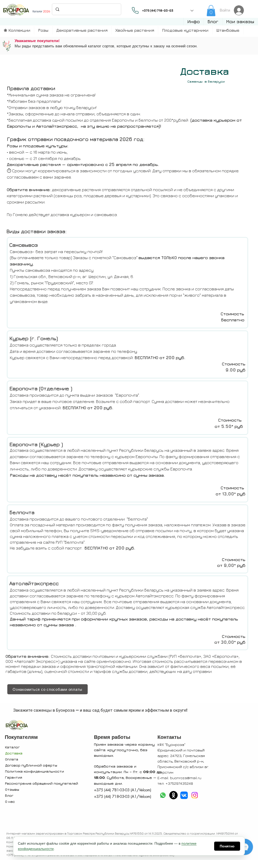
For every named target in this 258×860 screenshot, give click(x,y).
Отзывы (12, 789)
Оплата (11, 759)
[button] (193, 21)
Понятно (227, 846)
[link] (211, 10)
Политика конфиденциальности (34, 771)
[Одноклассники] (173, 795)
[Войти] (240, 10)
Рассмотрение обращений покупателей (41, 783)
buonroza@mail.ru (185, 778)
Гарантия (13, 777)
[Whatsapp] (163, 795)
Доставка (13, 753)
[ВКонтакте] (184, 795)
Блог (9, 795)
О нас (10, 801)
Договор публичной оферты (31, 765)
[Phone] (135, 10)
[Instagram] (194, 795)
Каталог (12, 747)
